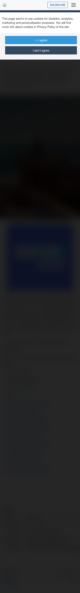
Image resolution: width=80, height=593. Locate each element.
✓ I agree (41, 40)
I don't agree (41, 50)
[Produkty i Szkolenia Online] (4, 5)
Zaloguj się (57, 4)
